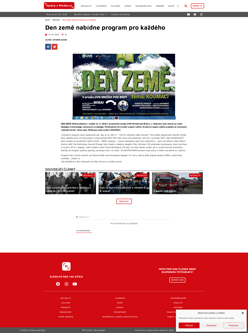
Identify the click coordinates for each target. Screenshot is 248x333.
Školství (178, 303)
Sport (120, 303)
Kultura (65, 303)
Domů (47, 20)
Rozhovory (66, 312)
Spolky (120, 307)
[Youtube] (188, 14)
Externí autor (60, 40)
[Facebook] (194, 14)
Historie (178, 307)
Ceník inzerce (66, 317)
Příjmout (189, 325)
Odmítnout (211, 325)
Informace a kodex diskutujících (120, 317)
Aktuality (56, 20)
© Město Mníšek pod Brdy (32, 330)
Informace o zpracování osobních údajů (154, 330)
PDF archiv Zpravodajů (93, 330)
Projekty (66, 307)
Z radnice (120, 298)
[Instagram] (201, 14)
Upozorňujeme (178, 298)
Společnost (120, 312)
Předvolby (233, 325)
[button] (242, 313)
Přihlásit (124, 201)
